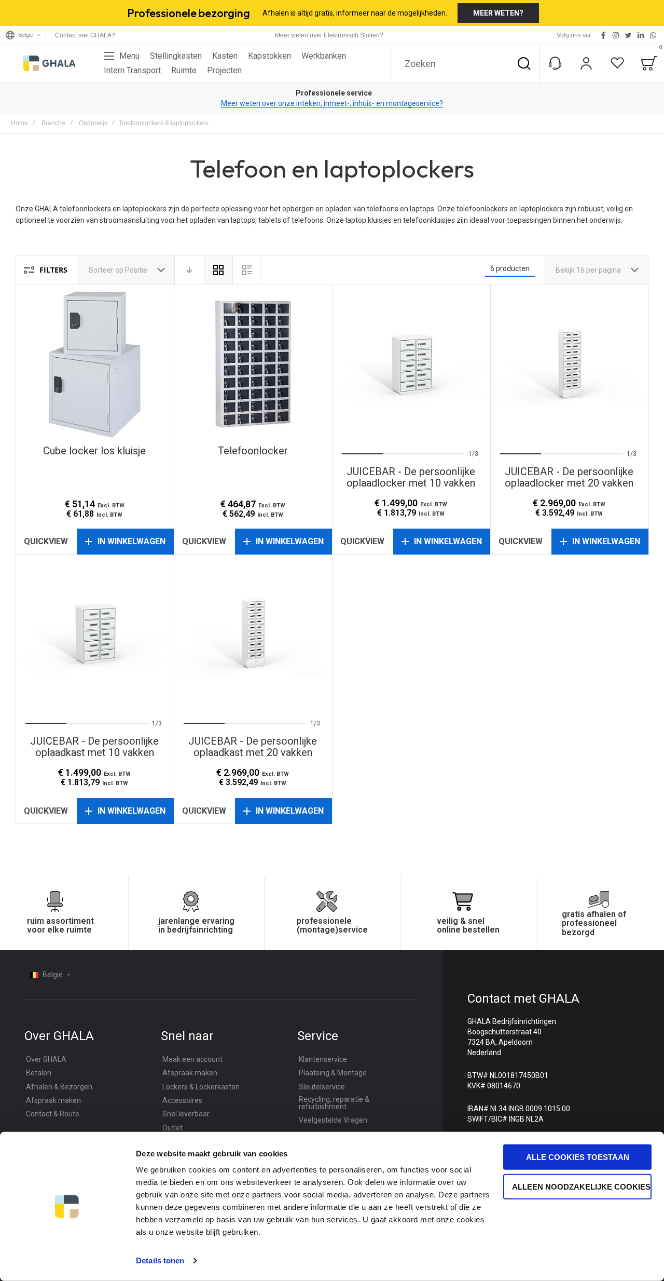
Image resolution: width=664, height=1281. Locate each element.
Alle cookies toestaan (577, 1157)
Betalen (38, 1073)
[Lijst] (246, 270)
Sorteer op (106, 270)
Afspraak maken (53, 1100)
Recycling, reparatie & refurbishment (334, 1103)
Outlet (172, 1128)
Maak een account (192, 1059)
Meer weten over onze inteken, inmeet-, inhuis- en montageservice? (332, 103)
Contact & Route (52, 1114)
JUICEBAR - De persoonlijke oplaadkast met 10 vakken (94, 633)
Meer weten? (498, 13)
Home (19, 123)
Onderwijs (93, 123)
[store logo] (49, 63)
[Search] (524, 63)
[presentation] (355, 364)
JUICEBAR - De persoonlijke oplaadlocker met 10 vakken (411, 364)
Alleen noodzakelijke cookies (581, 1186)
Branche (53, 123)
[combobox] (466, 63)
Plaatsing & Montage (333, 1073)
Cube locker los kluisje (94, 364)
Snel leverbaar (186, 1114)
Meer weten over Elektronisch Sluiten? (329, 35)
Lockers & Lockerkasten (201, 1087)
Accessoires (182, 1100)
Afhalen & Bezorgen (59, 1087)
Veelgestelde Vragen (333, 1120)
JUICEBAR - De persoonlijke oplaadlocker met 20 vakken (569, 364)
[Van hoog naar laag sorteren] (189, 270)
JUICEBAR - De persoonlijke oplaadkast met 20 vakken (252, 633)
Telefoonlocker (252, 364)
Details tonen (160, 1260)
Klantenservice (323, 1059)
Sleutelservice (322, 1087)
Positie (137, 270)
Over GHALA (46, 1059)
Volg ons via (574, 35)
